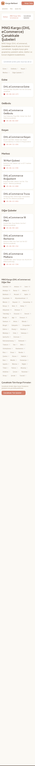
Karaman (25, 372)
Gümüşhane (8, 348)
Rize (5, 352)
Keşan (23, 69)
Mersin (6, 302)
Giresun (23, 317)
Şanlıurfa (6, 337)
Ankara (17, 286)
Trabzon (6, 344)
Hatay (23, 306)
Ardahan (6, 372)
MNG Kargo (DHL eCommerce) (15, 17)
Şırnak (14, 375)
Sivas (13, 352)
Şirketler (5, 9)
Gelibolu (14, 69)
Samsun (6, 321)
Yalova (14, 368)
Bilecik (25, 321)
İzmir (27, 286)
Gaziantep (27, 302)
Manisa (15, 364)
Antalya (6, 290)
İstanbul (7, 286)
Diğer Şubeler (17, 72)
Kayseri (16, 302)
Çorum (15, 372)
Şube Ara (18, 9)
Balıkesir (7, 294)
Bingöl (6, 325)
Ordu (15, 333)
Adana (25, 290)
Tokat (5, 368)
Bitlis (22, 344)
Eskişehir (15, 325)
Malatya (6, 333)
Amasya (18, 310)
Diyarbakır (7, 298)
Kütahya (24, 329)
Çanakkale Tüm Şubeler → (14, 393)
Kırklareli (22, 341)
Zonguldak (26, 325)
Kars (5, 360)
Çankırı (6, 356)
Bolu (14, 306)
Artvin (16, 321)
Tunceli (23, 375)
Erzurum (17, 314)
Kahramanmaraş (9, 341)
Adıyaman (7, 310)
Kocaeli (17, 294)
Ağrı (14, 317)
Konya (6, 306)
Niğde (25, 364)
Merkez (6, 72)
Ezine (5, 69)
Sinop (5, 375)
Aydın (27, 294)
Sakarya (24, 333)
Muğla (6, 317)
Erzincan (17, 337)
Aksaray (24, 368)
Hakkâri (24, 356)
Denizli (27, 314)
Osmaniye (24, 360)
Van (15, 344)
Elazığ (14, 329)
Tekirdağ (7, 314)
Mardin (13, 360)
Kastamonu (20, 348)
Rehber (5, 17)
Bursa (16, 290)
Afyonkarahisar (21, 298)
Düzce (15, 356)
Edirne (6, 329)
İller (11, 9)
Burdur (22, 352)
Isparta (6, 364)
